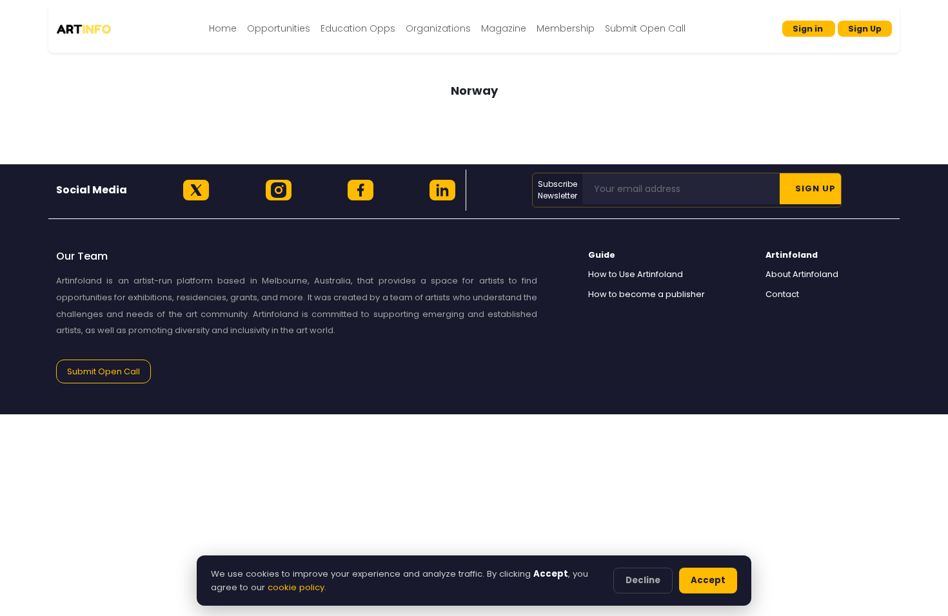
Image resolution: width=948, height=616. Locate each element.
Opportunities (278, 28)
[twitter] (196, 190)
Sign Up (865, 28)
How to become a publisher (646, 294)
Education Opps (358, 28)
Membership (566, 28)
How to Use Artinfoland (635, 274)
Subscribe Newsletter (557, 189)
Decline (643, 580)
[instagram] (278, 190)
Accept (708, 580)
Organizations (438, 28)
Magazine (503, 28)
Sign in (809, 28)
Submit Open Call (645, 28)
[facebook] (360, 190)
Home (223, 28)
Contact (782, 294)
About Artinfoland (801, 274)
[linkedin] (442, 190)
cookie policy (296, 587)
